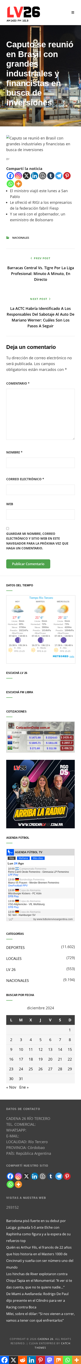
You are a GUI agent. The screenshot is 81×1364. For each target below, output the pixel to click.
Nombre (14, 452)
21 (60, 1059)
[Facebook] (10, 175)
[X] (26, 175)
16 (11, 1059)
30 (11, 1078)
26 (40, 1068)
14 (60, 1049)
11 (31, 1049)
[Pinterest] (67, 175)
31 (21, 1078)
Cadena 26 (46, 1339)
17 (21, 1059)
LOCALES (14, 958)
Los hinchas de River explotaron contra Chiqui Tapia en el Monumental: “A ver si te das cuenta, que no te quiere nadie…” (39, 1280)
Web (9, 504)
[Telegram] (59, 175)
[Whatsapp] (10, 183)
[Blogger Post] (42, 175)
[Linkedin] (34, 175)
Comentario (17, 383)
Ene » (24, 1087)
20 (50, 1059)
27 (50, 1068)
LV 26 (11, 969)
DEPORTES (15, 947)
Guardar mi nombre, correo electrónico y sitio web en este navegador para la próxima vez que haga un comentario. (37, 541)
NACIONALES (20, 238)
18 (31, 1059)
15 (70, 1049)
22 (70, 1059)
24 (21, 1068)
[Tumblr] (50, 175)
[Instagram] (18, 175)
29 (70, 1068)
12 (40, 1049)
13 (50, 1049)
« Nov (11, 1087)
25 (31, 1068)
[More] (18, 183)
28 (60, 1068)
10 (21, 1049)
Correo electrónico (25, 479)
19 (40, 1059)
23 (11, 1068)
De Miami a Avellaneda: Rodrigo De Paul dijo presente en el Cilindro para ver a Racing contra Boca (37, 1300)
